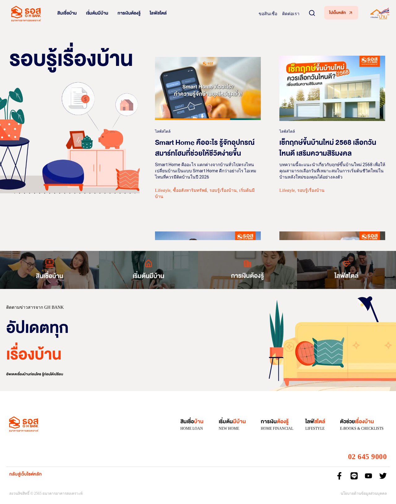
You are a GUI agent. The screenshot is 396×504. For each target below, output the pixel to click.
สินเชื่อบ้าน (67, 13)
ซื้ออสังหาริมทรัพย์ (190, 190)
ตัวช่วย (357, 421)
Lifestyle (162, 190)
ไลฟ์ (315, 421)
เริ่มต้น (232, 421)
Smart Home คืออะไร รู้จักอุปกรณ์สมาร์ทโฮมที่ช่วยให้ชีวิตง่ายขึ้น (205, 147)
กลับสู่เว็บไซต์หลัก (25, 474)
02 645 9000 (367, 457)
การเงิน (275, 421)
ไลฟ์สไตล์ (158, 13)
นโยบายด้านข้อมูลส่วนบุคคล (364, 493)
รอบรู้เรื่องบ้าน (223, 190)
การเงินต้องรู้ (129, 13)
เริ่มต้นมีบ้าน (97, 13)
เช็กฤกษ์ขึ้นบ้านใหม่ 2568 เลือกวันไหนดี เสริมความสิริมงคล (327, 147)
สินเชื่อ (192, 421)
